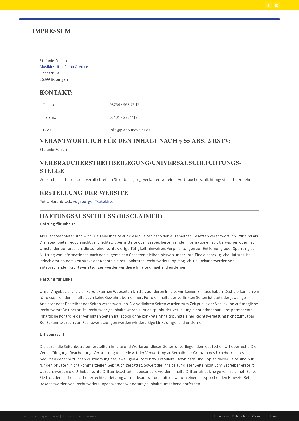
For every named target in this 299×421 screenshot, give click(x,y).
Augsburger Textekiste (93, 201)
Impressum (221, 416)
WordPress (89, 416)
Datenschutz (240, 416)
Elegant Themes (49, 416)
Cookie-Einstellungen (266, 416)
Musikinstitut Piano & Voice (64, 66)
